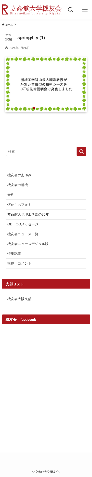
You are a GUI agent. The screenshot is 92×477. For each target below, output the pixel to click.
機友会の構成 (17, 184)
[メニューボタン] (85, 10)
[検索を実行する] (81, 151)
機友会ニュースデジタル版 (28, 243)
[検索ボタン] (71, 10)
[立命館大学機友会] (32, 10)
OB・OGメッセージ (22, 224)
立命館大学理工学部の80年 (28, 214)
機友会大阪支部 (19, 298)
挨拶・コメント (19, 263)
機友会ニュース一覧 (22, 234)
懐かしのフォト (19, 204)
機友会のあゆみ (19, 175)
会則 (10, 194)
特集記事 (14, 253)
